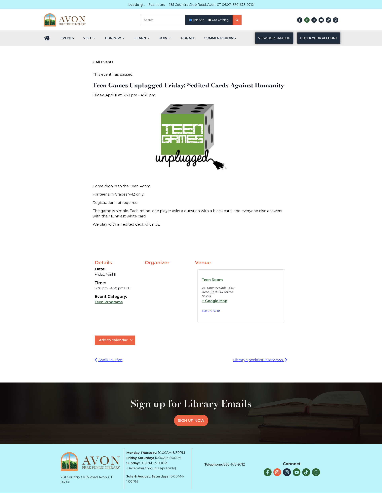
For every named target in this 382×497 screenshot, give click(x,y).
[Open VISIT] (94, 38)
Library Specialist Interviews (258, 360)
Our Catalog (220, 20)
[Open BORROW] (123, 38)
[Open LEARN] (148, 38)
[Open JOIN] (170, 38)
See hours (157, 5)
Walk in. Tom (110, 360)
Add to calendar (114, 340)
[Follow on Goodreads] (335, 20)
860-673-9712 (243, 5)
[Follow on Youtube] (321, 20)
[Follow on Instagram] (307, 20)
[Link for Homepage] (47, 38)
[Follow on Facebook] (299, 20)
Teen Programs (109, 302)
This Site (198, 20)
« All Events (103, 62)
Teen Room (212, 280)
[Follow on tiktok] (328, 20)
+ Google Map (214, 301)
